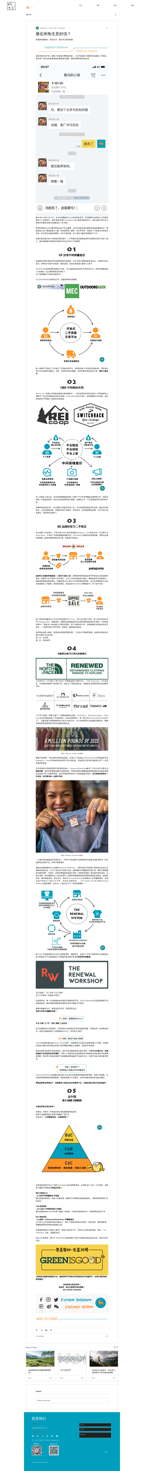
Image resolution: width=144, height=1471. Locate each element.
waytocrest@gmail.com (39, 1428)
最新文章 (28, 14)
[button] (115, 14)
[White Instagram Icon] (47, 1436)
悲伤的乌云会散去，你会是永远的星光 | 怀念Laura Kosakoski (103, 1371)
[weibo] (38, 1436)
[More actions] (107, 28)
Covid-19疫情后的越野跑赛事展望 (39, 1371)
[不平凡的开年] (72, 1359)
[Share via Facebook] (37, 1330)
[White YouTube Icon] (57, 1436)
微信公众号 (53, 1444)
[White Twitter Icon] (52, 1436)
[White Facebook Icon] (42, 1436)
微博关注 (36, 1444)
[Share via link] (51, 1330)
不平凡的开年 (65, 1370)
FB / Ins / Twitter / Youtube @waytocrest (45, 1440)
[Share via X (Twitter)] (41, 1330)
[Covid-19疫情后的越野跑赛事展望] (40, 1359)
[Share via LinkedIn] (46, 1330)
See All (116, 1347)
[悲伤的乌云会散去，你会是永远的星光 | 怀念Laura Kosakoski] (104, 1359)
